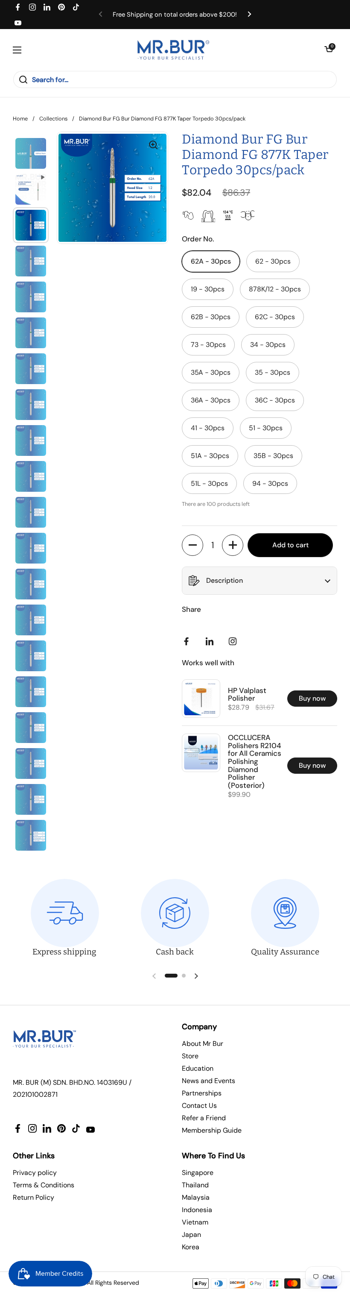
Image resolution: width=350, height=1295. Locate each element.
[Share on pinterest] (211, 641)
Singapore (197, 1172)
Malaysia (196, 1197)
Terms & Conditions (43, 1184)
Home (20, 118)
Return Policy (33, 1197)
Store (190, 1055)
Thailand (195, 1184)
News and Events (208, 1080)
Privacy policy (35, 1172)
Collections (53, 118)
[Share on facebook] (188, 641)
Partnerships (202, 1093)
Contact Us (199, 1105)
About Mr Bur (202, 1043)
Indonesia (197, 1209)
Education (197, 1068)
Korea (190, 1246)
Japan (191, 1234)
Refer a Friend (204, 1117)
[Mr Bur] (173, 50)
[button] (328, 50)
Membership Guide (212, 1130)
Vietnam (195, 1222)
